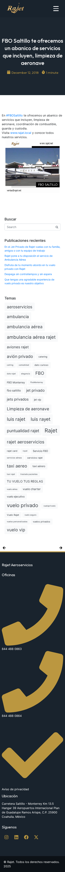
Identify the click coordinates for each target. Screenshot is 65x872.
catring (10, 365)
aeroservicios (19, 306)
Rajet (51, 430)
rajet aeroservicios (25, 441)
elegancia (25, 374)
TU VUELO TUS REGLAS (25, 481)
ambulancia (18, 316)
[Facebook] (26, 837)
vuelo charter (32, 489)
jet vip (37, 399)
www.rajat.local (20, 133)
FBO (39, 373)
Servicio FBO (40, 450)
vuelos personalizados (17, 521)
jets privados (18, 399)
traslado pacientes (29, 474)
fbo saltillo (14, 390)
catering (42, 356)
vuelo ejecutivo (16, 496)
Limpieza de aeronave (28, 408)
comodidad (24, 365)
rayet (25, 451)
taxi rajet (11, 474)
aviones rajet (18, 347)
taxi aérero (38, 466)
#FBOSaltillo (14, 115)
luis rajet (16, 419)
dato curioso (41, 365)
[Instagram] (6, 837)
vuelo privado (22, 505)
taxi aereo (17, 466)
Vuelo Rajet (13, 515)
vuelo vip (16, 529)
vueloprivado (49, 506)
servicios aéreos (14, 458)
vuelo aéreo (12, 489)
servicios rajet (35, 457)
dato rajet (11, 374)
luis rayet (40, 419)
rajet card (12, 451)
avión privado (20, 356)
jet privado (35, 390)
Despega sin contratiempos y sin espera (28, 274)
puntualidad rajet (23, 430)
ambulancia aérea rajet (31, 337)
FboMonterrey (36, 382)
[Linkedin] (16, 837)
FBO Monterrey (16, 382)
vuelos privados (41, 521)
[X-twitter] (36, 837)
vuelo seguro (30, 515)
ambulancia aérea (24, 326)
